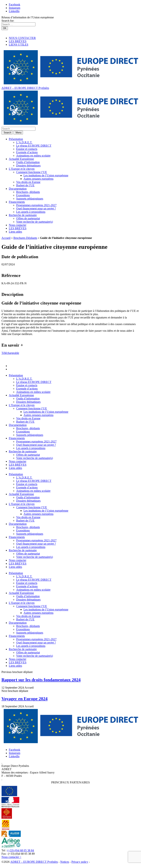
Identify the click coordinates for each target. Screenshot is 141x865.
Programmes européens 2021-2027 (36, 205)
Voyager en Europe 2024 (24, 698)
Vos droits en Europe (28, 182)
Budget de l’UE (25, 185)
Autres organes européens (38, 178)
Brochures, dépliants (28, 192)
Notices (64, 861)
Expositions (23, 195)
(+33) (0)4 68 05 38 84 (20, 850)
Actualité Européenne (21, 158)
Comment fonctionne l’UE (31, 172)
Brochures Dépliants (25, 237)
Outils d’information (28, 162)
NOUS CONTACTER (22, 38)
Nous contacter (17, 225)
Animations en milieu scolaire (33, 155)
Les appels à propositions (30, 211)
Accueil (5, 237)
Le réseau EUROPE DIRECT (33, 145)
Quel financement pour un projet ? (36, 208)
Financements (17, 201)
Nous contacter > (11, 857)
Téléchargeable (10, 352)
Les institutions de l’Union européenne (46, 175)
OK (4, 28)
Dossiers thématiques (28, 165)
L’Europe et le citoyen (22, 168)
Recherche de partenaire (23, 215)
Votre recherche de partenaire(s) (34, 221)
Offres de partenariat (28, 218)
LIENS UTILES (18, 44)
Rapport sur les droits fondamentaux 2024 (41, 679)
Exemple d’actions (27, 152)
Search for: (7, 20)
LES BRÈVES (17, 41)
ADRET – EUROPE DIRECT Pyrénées (25, 87)
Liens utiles (15, 231)
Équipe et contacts (26, 149)
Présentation (16, 139)
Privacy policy (79, 861)
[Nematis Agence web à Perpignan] (99, 861)
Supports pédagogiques (29, 198)
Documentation (18, 188)
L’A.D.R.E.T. (24, 142)
